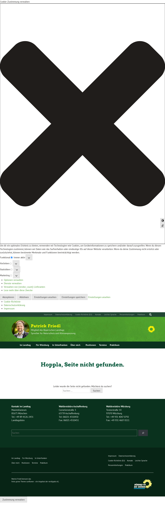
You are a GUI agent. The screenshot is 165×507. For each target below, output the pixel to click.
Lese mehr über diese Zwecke (18, 290)
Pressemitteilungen (127, 314)
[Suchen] (143, 433)
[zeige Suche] (150, 314)
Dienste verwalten (13, 283)
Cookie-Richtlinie (12, 301)
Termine (103, 345)
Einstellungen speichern (73, 297)
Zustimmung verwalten (13, 499)
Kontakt (98, 314)
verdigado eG (53, 481)
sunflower (30, 481)
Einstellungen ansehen (45, 297)
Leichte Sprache (110, 314)
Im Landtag (25, 345)
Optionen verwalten (13, 279)
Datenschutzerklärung (14, 305)
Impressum (9, 308)
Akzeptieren (8, 297)
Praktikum (141, 314)
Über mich (75, 345)
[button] (82, 124)
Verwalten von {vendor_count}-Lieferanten (24, 286)
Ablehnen (24, 297)
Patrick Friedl (46, 326)
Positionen (91, 345)
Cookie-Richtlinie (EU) (83, 314)
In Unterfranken (60, 345)
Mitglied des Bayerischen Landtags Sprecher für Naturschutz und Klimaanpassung (53, 332)
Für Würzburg (42, 345)
